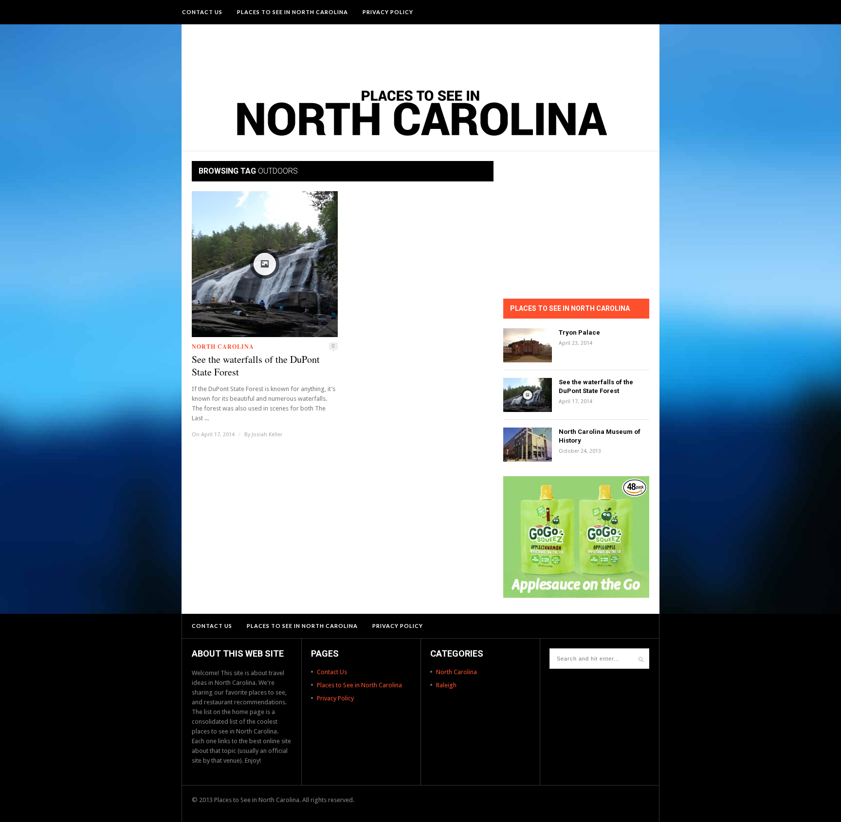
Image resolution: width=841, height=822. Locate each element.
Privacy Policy (388, 12)
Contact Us (202, 12)
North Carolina (223, 346)
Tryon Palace (579, 332)
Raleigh (446, 685)
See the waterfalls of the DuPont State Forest (256, 365)
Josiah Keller (267, 434)
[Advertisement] (420, 51)
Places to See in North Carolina (292, 12)
